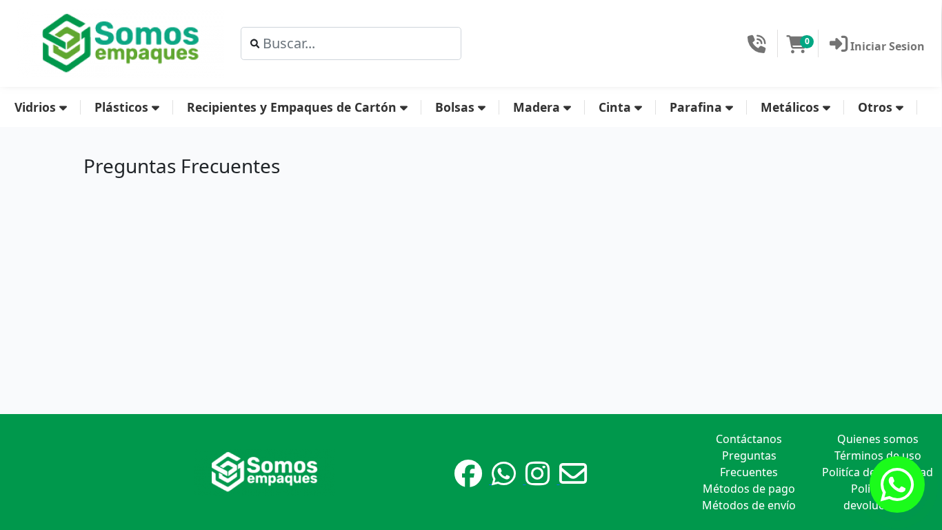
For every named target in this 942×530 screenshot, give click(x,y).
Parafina (697, 107)
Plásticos (123, 107)
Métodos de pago (749, 488)
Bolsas (456, 107)
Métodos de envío (749, 505)
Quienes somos (878, 438)
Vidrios (36, 107)
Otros (877, 107)
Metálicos (792, 107)
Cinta (616, 107)
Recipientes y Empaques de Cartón (293, 107)
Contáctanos (749, 438)
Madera (538, 107)
